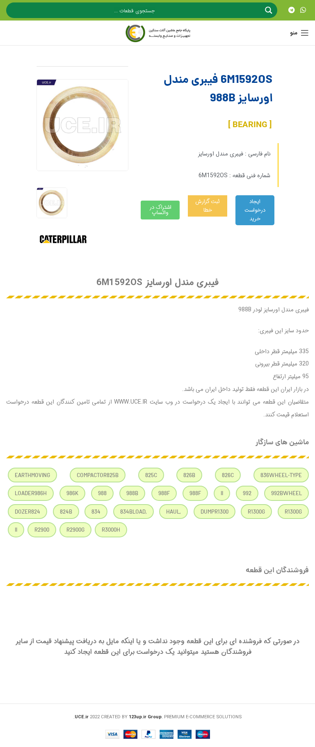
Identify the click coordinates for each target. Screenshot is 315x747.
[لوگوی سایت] (157, 32)
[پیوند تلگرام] (291, 10)
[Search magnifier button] (269, 10)
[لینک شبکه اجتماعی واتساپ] (303, 10)
